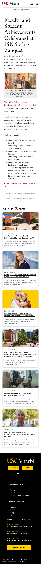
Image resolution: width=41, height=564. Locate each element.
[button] (32, 4)
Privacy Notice (12, 560)
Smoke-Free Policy (20, 562)
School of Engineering (20, 9)
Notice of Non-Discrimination (24, 560)
